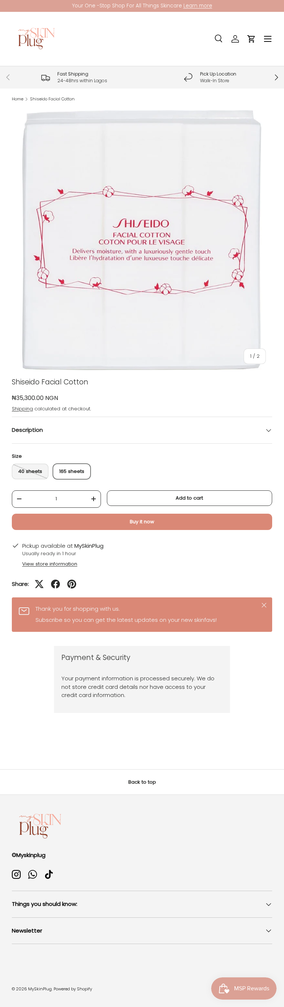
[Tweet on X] (39, 584)
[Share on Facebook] (55, 584)
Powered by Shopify (73, 989)
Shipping (22, 408)
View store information (49, 563)
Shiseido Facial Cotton (52, 99)
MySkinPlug (40, 989)
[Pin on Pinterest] (72, 584)
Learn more (197, 5)
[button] (251, 39)
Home (17, 99)
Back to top (142, 782)
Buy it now (142, 521)
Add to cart (189, 497)
